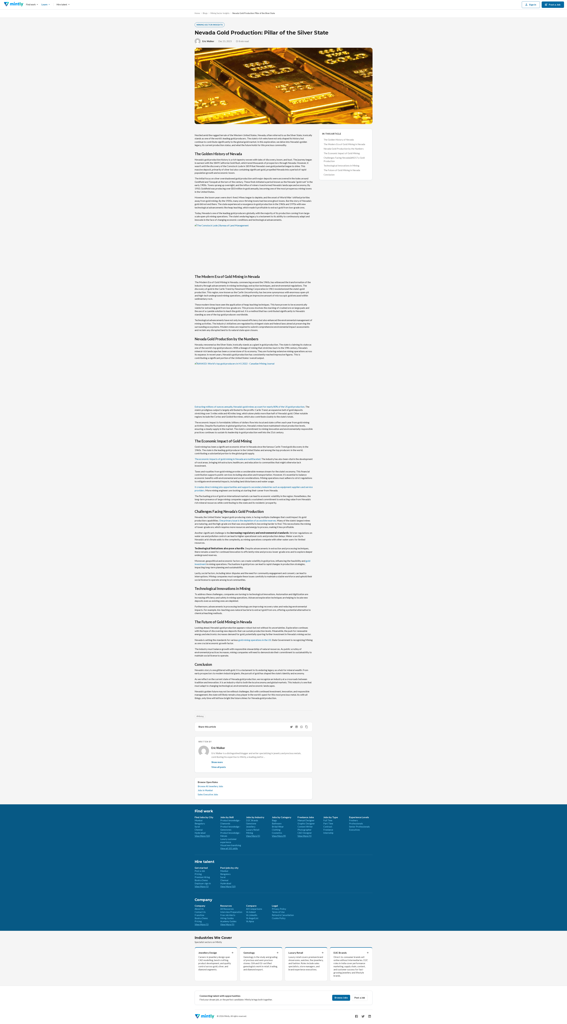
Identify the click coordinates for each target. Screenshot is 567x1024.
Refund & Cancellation (283, 915)
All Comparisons (254, 909)
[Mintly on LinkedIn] (370, 1016)
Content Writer (305, 826)
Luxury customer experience (228, 840)
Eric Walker (208, 41)
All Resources (227, 909)
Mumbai (198, 820)
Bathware (276, 823)
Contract (327, 826)
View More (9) (279, 836)
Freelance (328, 829)
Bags (274, 820)
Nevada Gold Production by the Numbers (344, 148)
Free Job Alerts (227, 915)
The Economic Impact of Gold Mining (342, 153)
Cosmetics (277, 832)
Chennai (199, 829)
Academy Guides (228, 921)
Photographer (305, 829)
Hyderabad (200, 832)
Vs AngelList (252, 918)
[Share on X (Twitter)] (291, 727)
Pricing (198, 874)
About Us (199, 909)
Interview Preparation (231, 912)
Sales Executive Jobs (208, 794)
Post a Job (200, 871)
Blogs (205, 13)
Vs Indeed (251, 912)
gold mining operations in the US (254, 639)
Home (197, 13)
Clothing (276, 829)
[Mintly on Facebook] (356, 1016)
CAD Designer (305, 832)
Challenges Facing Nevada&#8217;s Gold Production (344, 159)
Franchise (199, 915)
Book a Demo (201, 880)
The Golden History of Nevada (339, 139)
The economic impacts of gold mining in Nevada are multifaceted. (228, 459)
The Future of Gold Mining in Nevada (342, 170)
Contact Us (200, 912)
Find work (31, 4)
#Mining (200, 716)
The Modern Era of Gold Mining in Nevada (344, 144)
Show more (217, 762)
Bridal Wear (278, 826)
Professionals (356, 823)
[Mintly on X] (363, 1016)
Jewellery (250, 826)
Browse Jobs (341, 997)
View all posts (218, 767)
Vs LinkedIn (251, 915)
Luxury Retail (252, 829)
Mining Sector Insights (219, 13)
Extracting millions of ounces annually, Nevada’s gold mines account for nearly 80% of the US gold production (249, 406)
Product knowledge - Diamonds (230, 822)
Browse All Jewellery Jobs (210, 786)
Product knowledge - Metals (230, 834)
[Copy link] (306, 727)
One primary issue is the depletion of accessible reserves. (247, 520)
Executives (354, 829)
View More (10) (202, 836)
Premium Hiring (202, 877)
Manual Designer (306, 820)
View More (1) (253, 836)
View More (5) (227, 924)
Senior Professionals (359, 826)
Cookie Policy (279, 918)
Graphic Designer (306, 823)
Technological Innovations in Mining (341, 165)
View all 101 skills (229, 848)
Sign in (532, 4)
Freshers (353, 820)
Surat (197, 826)
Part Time (328, 823)
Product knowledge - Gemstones (230, 828)
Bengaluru (200, 823)
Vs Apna (250, 921)
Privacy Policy (279, 909)
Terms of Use (278, 912)
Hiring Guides (227, 918)
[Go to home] (14, 5)
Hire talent (61, 4)
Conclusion (329, 174)
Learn (44, 4)
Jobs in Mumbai (205, 790)
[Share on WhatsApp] (301, 727)
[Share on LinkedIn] (296, 727)
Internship (328, 832)
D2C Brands (252, 820)
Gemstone (251, 823)
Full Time (327, 820)
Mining (249, 832)
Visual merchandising (230, 845)
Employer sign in (203, 883)
